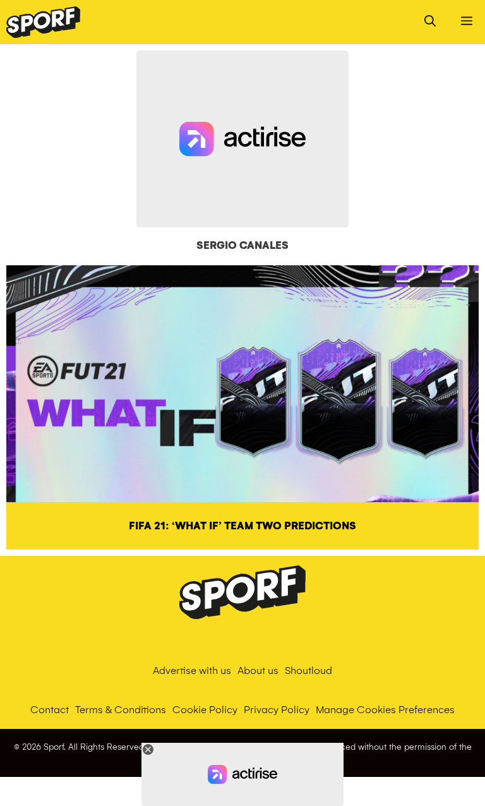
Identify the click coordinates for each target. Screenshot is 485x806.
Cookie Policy (204, 710)
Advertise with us (192, 671)
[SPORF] (43, 22)
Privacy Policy (276, 710)
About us (257, 671)
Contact (49, 710)
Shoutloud (308, 671)
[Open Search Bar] (430, 22)
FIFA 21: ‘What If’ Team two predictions (242, 526)
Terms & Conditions (120, 710)
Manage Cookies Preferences (385, 710)
